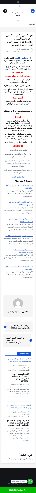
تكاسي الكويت (28, 51)
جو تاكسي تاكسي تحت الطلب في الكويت (19, 235)
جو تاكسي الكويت (22, 58)
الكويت (7, 68)
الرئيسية (32, 24)
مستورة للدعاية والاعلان (23, 49)
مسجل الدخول (19, 459)
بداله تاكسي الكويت (18, 177)
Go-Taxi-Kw (18, 72)
